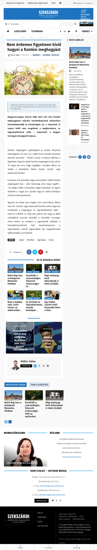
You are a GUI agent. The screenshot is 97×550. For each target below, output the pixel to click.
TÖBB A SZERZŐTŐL (39, 385)
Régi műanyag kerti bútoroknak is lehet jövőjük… (52, 279)
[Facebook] (60, 31)
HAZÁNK (31, 38)
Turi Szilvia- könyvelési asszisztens (22, 463)
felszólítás (30, 240)
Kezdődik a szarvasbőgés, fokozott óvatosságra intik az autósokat (32, 409)
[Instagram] (65, 31)
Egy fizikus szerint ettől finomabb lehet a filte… (52, 306)
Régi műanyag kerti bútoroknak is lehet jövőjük (54, 405)
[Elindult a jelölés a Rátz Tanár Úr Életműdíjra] (74, 132)
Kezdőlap (22, 38)
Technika (48, 298)
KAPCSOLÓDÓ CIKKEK (15, 385)
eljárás (21, 240)
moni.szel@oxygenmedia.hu (52, 486)
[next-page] (10, 421)
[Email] (35, 366)
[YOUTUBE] (53, 500)
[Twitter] (34, 252)
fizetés (51, 240)
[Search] (75, 24)
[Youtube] (69, 31)
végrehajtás (41, 240)
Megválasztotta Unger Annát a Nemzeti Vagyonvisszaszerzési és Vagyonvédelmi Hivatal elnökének (86, 114)
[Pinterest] (40, 252)
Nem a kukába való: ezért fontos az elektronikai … (15, 306)
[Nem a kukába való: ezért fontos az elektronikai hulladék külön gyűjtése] (15, 294)
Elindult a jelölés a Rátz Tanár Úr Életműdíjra (85, 135)
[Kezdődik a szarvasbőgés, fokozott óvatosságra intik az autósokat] (34, 268)
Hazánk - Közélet (84, 11)
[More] (46, 252)
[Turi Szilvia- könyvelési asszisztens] (25, 451)
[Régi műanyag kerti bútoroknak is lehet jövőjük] (52, 268)
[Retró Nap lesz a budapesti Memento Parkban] (15, 268)
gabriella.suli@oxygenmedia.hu (51, 495)
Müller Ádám (28, 361)
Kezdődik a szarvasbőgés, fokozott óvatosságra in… (33, 281)
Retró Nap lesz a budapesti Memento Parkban (85, 19)
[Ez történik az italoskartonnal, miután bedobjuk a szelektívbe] (34, 294)
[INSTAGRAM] (60, 500)
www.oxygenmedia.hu (71, 457)
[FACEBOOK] (56, 500)
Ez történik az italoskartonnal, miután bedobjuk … (34, 306)
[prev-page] (6, 421)
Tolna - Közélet (33, 272)
